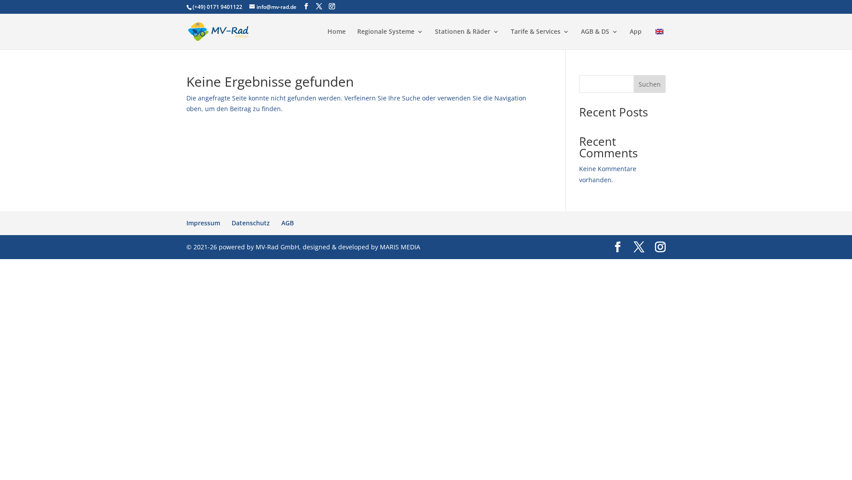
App (636, 32)
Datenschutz (251, 223)
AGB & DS (595, 32)
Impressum (203, 223)
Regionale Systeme (385, 32)
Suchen (650, 84)
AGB (287, 223)
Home (336, 32)
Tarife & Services (535, 32)
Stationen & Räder (462, 32)
